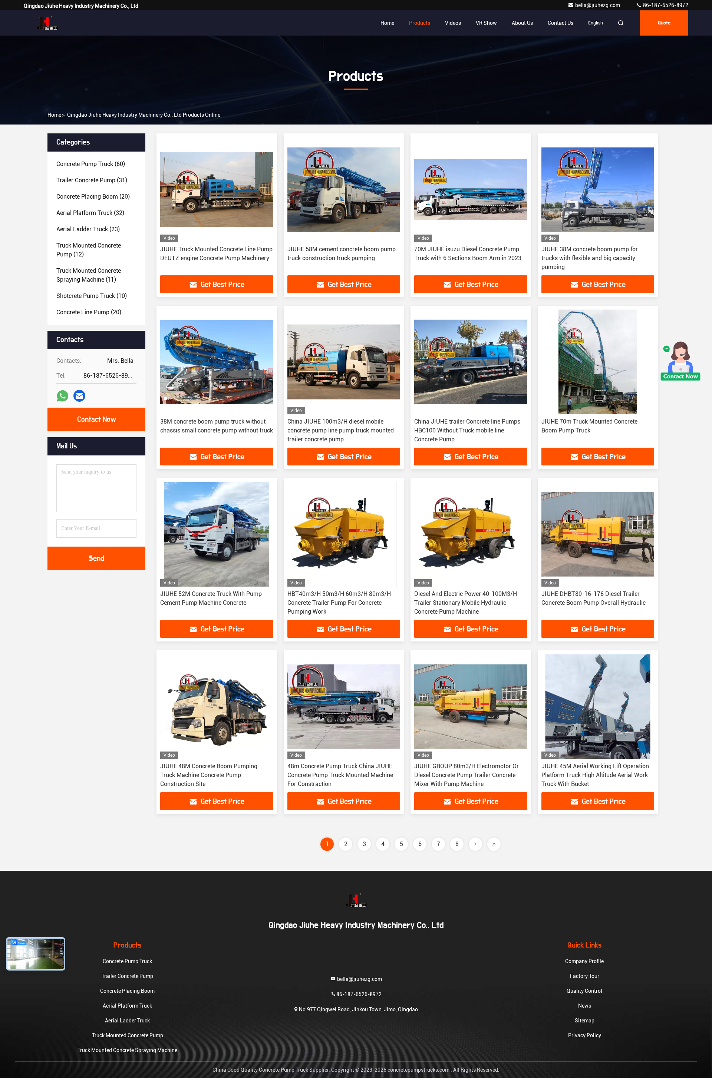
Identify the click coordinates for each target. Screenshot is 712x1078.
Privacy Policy (584, 1035)
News (584, 1006)
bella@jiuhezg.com (598, 5)
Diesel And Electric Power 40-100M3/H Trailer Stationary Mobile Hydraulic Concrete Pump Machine (465, 602)
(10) (91, 295)
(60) (90, 163)
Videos (453, 23)
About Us (522, 23)
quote (664, 23)
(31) (91, 180)
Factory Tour (584, 976)
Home (387, 23)
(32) (90, 212)
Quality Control (584, 991)
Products (419, 23)
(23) (88, 229)
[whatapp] (62, 396)
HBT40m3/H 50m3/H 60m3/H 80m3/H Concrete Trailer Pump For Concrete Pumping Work (339, 602)
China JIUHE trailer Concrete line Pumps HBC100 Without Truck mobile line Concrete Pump (467, 430)
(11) (88, 275)
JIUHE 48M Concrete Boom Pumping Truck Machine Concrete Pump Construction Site (208, 775)
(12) (88, 250)
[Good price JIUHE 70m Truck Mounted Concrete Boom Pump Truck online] (598, 361)
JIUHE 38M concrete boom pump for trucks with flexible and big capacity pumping (589, 258)
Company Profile (584, 961)
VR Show (486, 23)
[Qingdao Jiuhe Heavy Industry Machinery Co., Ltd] (47, 23)
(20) (93, 196)
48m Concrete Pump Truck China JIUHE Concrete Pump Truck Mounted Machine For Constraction (340, 775)
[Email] (79, 396)
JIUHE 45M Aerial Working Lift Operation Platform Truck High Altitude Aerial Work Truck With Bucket (595, 775)
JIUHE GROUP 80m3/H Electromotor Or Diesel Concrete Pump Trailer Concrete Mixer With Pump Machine (466, 775)
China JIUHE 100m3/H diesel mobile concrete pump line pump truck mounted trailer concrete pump (340, 430)
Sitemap (584, 1021)
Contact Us (560, 23)
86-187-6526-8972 (665, 5)
